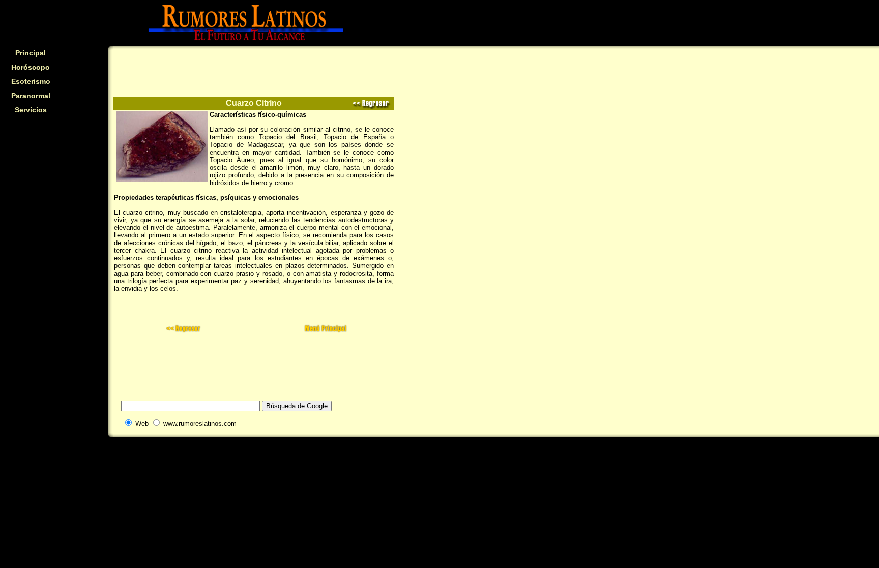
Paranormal (30, 96)
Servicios (31, 110)
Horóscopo (30, 67)
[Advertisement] (30, 186)
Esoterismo (30, 81)
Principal (30, 53)
